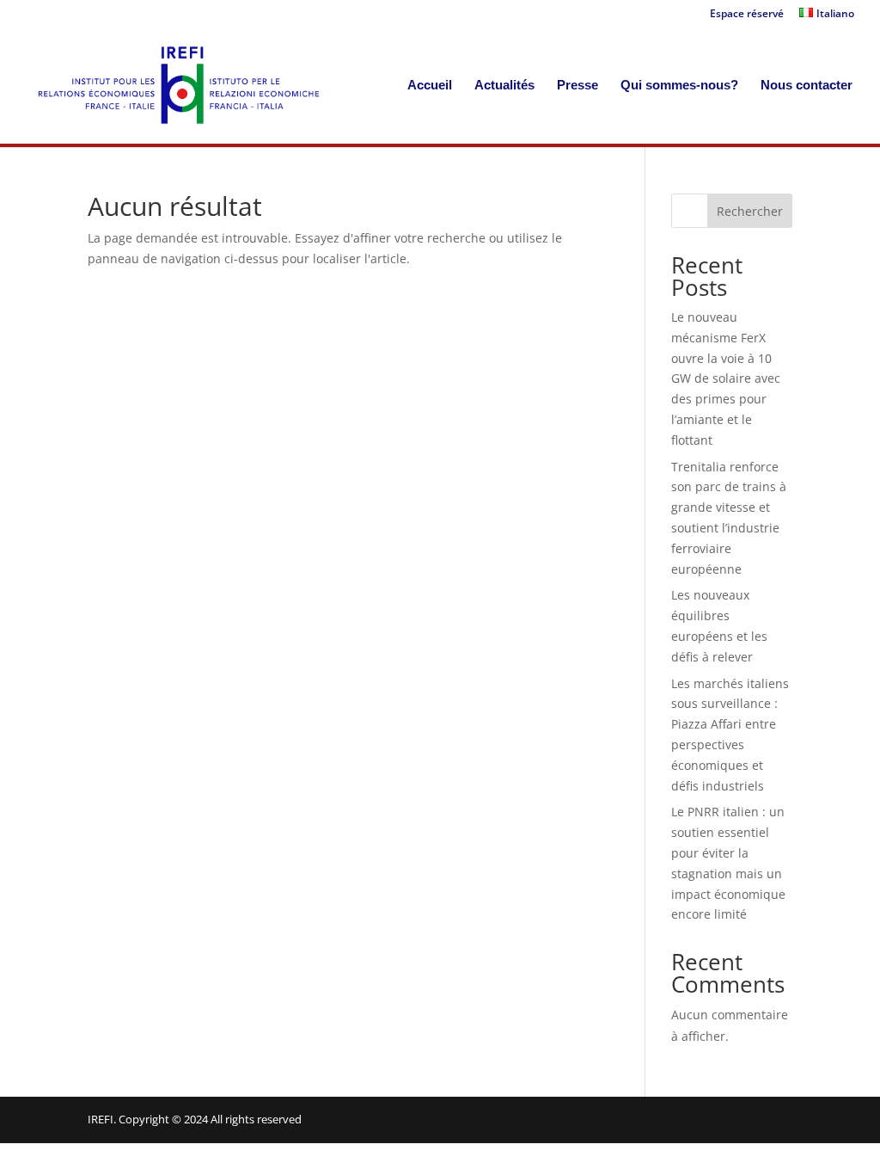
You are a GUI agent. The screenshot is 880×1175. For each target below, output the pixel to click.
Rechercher (750, 211)
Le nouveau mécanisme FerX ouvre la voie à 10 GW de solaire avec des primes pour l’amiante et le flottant (725, 378)
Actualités (504, 85)
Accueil (429, 85)
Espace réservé (747, 15)
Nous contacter (806, 85)
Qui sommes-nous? (679, 85)
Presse (577, 85)
